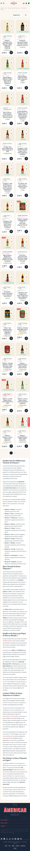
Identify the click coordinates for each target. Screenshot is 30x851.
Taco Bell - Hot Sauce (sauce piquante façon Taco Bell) (22, 186)
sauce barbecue (7, 736)
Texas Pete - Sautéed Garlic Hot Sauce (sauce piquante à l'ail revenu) (22, 258)
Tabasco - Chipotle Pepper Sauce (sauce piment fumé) (23, 365)
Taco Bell (20, 182)
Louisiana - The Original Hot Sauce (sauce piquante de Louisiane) (7, 224)
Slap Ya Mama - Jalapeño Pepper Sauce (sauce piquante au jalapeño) (7, 80)
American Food (6, 39)
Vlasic (4, 326)
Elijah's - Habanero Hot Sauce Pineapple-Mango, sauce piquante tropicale (7, 44)
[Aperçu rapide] (11, 26)
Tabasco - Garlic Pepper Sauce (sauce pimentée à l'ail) (7, 401)
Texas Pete (20, 253)
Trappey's (19, 146)
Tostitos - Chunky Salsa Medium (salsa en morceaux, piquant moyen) (22, 222)
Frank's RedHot (21, 109)
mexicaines (13, 740)
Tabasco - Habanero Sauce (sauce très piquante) (7, 438)
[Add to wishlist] (11, 22)
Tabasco (19, 361)
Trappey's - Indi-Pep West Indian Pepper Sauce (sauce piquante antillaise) (23, 151)
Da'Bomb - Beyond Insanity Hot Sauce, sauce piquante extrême (22, 43)
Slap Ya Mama (5, 75)
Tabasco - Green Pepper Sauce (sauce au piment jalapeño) (22, 401)
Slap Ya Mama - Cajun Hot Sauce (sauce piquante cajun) (23, 78)
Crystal (4, 145)
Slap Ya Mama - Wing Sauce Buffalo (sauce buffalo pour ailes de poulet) (7, 258)
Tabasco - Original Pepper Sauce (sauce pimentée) (23, 438)
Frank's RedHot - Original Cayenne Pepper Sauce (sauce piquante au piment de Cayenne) (22, 115)
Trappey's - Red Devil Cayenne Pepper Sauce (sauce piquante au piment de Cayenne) (7, 187)
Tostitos (19, 217)
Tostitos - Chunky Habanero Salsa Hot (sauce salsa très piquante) (7, 365)
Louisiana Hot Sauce (6, 219)
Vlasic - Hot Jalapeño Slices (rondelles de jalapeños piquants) (7, 331)
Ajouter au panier (11, 52)
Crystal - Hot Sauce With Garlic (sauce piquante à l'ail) (7, 149)
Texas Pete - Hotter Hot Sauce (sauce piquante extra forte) (7, 294)
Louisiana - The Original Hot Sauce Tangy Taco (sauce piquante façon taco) (22, 295)
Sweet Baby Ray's (11, 772)
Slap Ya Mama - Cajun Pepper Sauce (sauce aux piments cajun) (7, 115)
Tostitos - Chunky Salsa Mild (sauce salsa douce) (22, 329)
